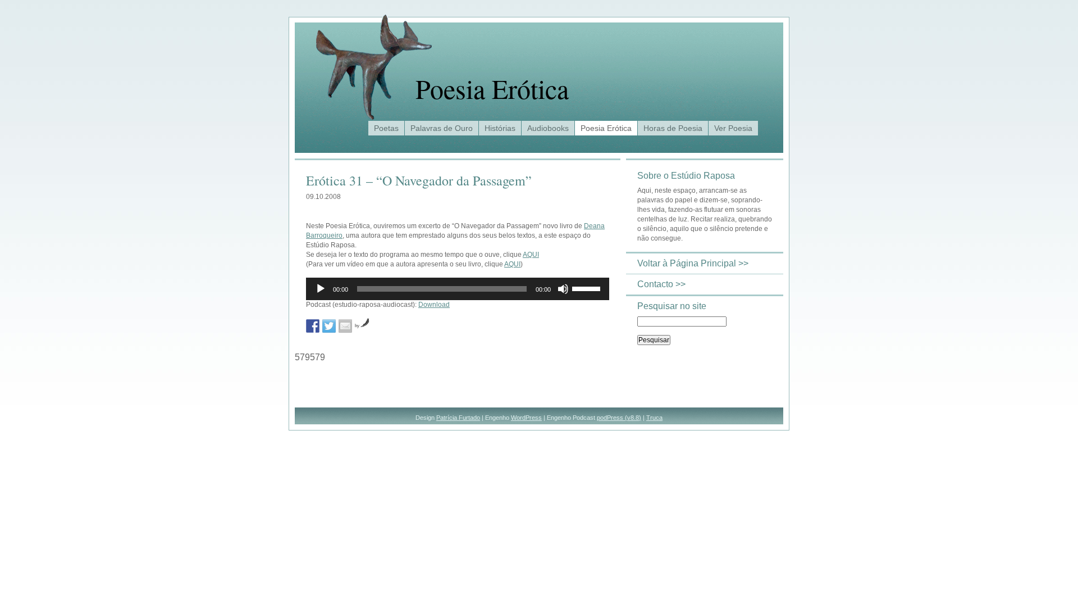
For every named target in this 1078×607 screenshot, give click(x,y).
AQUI (531, 255)
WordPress (526, 417)
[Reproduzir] (320, 289)
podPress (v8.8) (619, 417)
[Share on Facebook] (312, 326)
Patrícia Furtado (458, 417)
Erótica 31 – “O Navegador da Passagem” (419, 180)
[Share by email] (345, 326)
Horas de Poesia (672, 128)
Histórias (500, 128)
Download (434, 305)
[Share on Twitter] (329, 326)
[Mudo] (563, 289)
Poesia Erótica (492, 88)
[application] (457, 289)
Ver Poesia (733, 128)
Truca (654, 417)
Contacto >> (661, 284)
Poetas (386, 128)
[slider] (588, 288)
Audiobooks (548, 128)
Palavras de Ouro (441, 128)
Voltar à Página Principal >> (692, 263)
